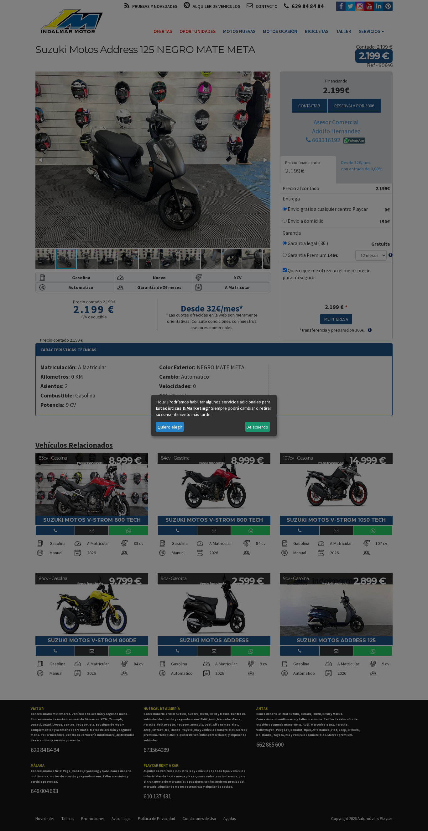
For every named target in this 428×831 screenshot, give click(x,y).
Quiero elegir (170, 427)
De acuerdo (257, 427)
